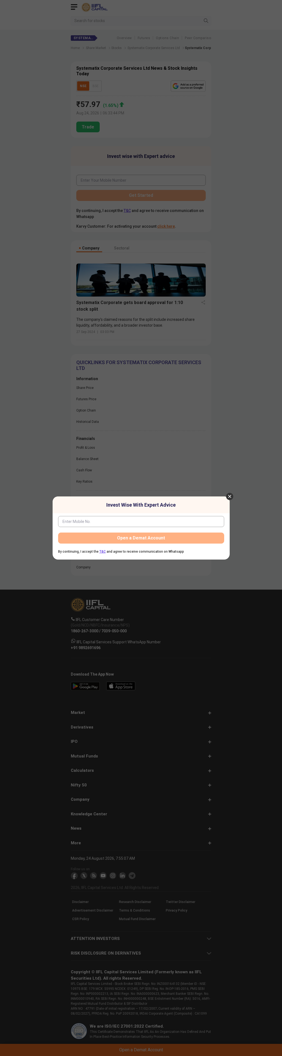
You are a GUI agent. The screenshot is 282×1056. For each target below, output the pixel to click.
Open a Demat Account (141, 538)
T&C (102, 551)
